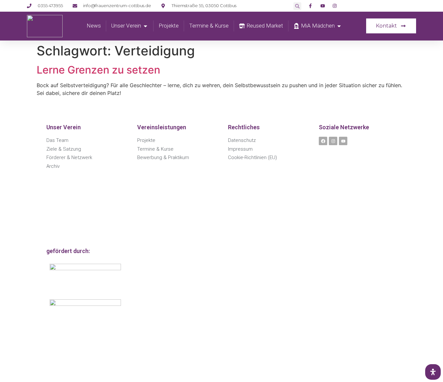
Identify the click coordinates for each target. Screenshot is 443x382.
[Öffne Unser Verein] (145, 26)
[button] (297, 6)
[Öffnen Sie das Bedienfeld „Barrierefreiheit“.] (433, 372)
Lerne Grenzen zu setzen (98, 70)
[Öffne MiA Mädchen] (339, 26)
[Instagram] (333, 141)
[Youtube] (343, 141)
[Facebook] (323, 141)
